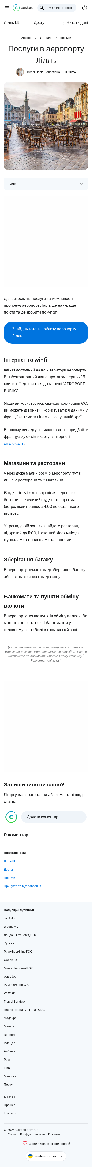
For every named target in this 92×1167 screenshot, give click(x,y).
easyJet (10, 976)
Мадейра (10, 1018)
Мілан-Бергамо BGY (18, 968)
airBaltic (10, 918)
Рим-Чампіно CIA (16, 985)
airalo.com (14, 443)
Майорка (10, 1076)
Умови (12, 1134)
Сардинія (10, 960)
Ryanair (10, 943)
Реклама (54, 1134)
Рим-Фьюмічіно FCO (18, 951)
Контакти (10, 1113)
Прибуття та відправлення (22, 886)
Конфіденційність (32, 1134)
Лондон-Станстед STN (20, 935)
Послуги (65, 38)
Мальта (9, 1026)
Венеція (9, 1035)
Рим (7, 1060)
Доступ (40, 22)
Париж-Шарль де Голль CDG (24, 1010)
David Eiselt (34, 72)
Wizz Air (9, 993)
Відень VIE (11, 927)
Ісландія (9, 1043)
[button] (7, 8)
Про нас (9, 1105)
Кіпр (7, 1068)
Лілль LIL (11, 22)
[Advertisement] (46, 241)
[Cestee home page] (23, 7)
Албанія (9, 1051)
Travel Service (14, 1001)
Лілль (48, 38)
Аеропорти (29, 38)
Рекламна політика (45, 660)
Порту (8, 1084)
